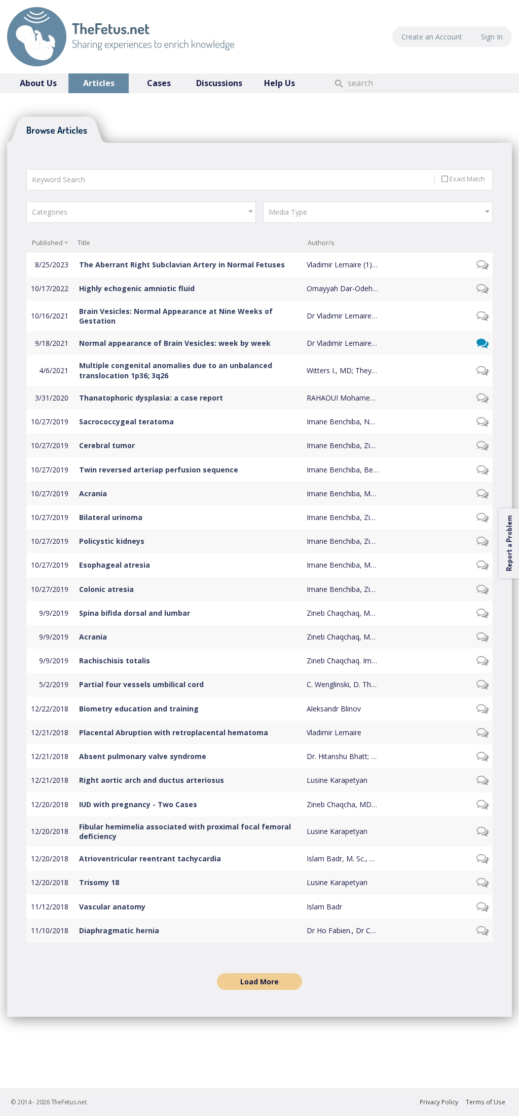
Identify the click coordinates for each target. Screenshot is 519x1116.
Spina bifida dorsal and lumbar (134, 613)
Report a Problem (508, 543)
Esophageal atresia (114, 565)
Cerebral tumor (107, 445)
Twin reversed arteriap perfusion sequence (158, 469)
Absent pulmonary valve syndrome (142, 756)
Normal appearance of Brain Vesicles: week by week (175, 343)
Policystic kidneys (111, 541)
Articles (99, 83)
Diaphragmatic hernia (119, 930)
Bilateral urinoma (110, 517)
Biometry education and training (139, 708)
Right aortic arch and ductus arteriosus (151, 780)
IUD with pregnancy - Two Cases (138, 804)
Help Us (279, 83)
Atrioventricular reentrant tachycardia (150, 858)
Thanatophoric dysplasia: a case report (151, 398)
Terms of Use (485, 1102)
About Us (38, 83)
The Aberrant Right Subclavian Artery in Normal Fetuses (182, 264)
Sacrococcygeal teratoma (126, 421)
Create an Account (431, 37)
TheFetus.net (120, 36)
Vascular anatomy (112, 906)
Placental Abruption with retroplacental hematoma (173, 732)
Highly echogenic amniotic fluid (137, 288)
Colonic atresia (106, 589)
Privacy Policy (439, 1102)
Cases (159, 83)
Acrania (93, 493)
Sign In (492, 37)
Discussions (219, 83)
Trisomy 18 (99, 882)
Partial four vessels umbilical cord (141, 684)
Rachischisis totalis (114, 660)
